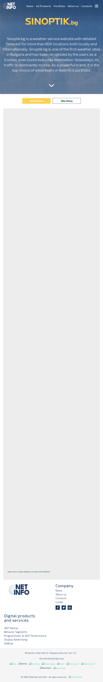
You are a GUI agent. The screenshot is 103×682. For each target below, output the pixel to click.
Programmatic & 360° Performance (25, 635)
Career (59, 602)
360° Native (11, 628)
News (29, 6)
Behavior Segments (15, 631)
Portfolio (59, 6)
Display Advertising (15, 639)
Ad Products (43, 6)
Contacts (86, 6)
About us (73, 6)
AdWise (8, 643)
